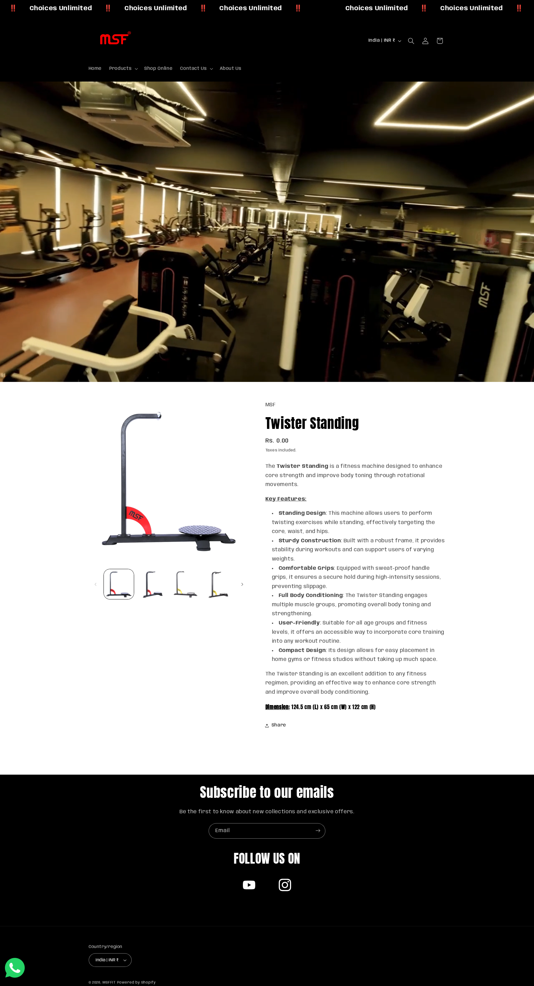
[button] (123, 68)
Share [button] (279, 725)
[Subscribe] (318, 830)
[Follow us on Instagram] (285, 885)
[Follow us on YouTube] (249, 885)
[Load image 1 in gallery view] (119, 584)
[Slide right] (242, 584)
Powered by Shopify (136, 982)
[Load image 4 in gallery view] (218, 584)
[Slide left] (95, 584)
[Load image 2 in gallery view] (152, 584)
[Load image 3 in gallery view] (185, 584)
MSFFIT (109, 982)
